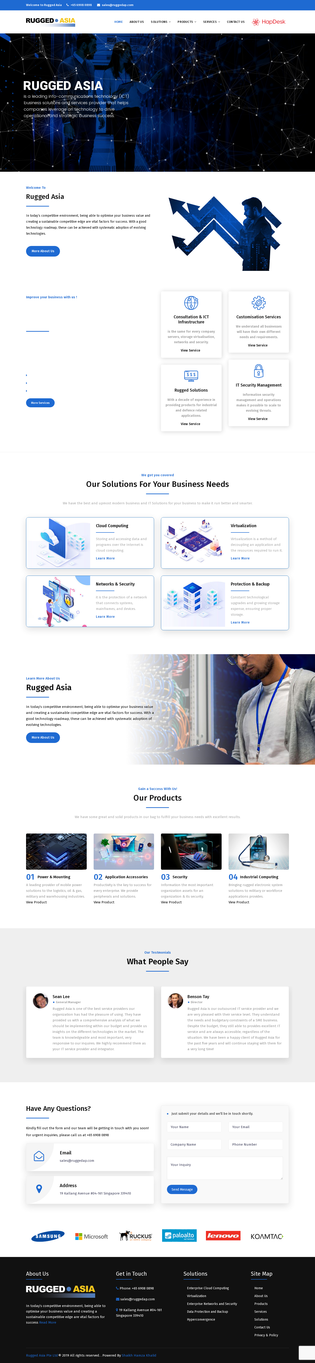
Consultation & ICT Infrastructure (191, 319)
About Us (137, 22)
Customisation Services (258, 316)
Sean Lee (61, 996)
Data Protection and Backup (207, 1312)
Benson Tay (198, 996)
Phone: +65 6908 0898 (137, 1288)
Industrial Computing (259, 877)
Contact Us (236, 22)
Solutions (159, 22)
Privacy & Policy (266, 1335)
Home (118, 22)
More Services (40, 403)
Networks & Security (115, 584)
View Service (190, 350)
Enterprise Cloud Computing (208, 1288)
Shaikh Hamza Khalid (139, 1355)
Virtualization (243, 525)
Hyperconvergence (201, 1320)
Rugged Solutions (191, 390)
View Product (36, 902)
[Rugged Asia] (50, 22)
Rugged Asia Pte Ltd (42, 1355)
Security (179, 877)
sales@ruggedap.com (137, 1299)
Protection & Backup (250, 584)
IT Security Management (259, 385)
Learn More (105, 558)
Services (210, 22)
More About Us (43, 251)
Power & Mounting (54, 877)
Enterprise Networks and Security (212, 1304)
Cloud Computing (112, 525)
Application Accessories (126, 877)
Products (185, 22)
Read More (47, 1322)
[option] (48, 1237)
